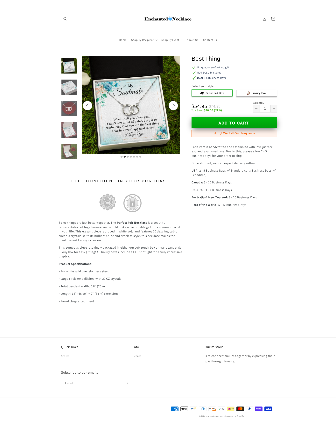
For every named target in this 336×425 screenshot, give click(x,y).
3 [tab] (127, 157)
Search (65, 356)
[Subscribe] (126, 383)
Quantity (258, 102)
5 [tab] (134, 157)
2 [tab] (124, 157)
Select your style (203, 86)
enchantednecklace (215, 416)
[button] (65, 19)
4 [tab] (130, 157)
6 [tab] (137, 157)
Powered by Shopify (234, 416)
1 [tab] (121, 157)
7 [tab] (140, 157)
